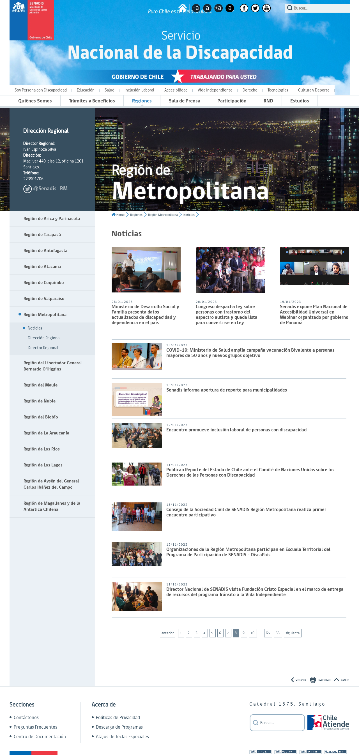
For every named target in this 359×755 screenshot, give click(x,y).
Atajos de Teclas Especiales (122, 736)
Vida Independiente (215, 90)
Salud (109, 90)
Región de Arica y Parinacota (52, 219)
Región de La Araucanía (46, 433)
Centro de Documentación (40, 736)
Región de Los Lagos (43, 465)
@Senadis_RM (50, 189)
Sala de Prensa (184, 100)
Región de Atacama (42, 267)
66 (278, 633)
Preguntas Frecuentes (35, 727)
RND (268, 100)
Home (120, 214)
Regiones (142, 100)
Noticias (35, 328)
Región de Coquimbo (44, 283)
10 (252, 633)
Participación (232, 100)
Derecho (250, 90)
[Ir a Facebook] (244, 8)
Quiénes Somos (35, 100)
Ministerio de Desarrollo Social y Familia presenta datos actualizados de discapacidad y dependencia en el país (145, 315)
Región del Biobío (41, 417)
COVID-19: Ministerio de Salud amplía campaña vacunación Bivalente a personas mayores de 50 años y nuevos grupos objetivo (250, 353)
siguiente (293, 633)
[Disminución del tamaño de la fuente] (196, 8)
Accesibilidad (176, 90)
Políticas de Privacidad (118, 717)
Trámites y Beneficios (92, 100)
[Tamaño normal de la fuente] (207, 8)
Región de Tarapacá (42, 235)
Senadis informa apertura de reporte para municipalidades (226, 390)
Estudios (299, 100)
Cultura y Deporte (314, 90)
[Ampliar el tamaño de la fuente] (218, 8)
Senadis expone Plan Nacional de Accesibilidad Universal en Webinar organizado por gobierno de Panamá (314, 315)
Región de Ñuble (40, 401)
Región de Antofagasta (45, 251)
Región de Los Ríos (42, 449)
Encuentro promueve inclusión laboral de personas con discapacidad (236, 430)
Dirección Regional (44, 338)
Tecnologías (278, 90)
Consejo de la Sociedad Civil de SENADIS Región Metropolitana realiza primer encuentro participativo (246, 512)
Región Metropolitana (45, 315)
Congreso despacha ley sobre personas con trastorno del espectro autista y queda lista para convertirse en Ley (226, 315)
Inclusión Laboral (139, 90)
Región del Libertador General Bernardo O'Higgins (53, 366)
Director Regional (43, 348)
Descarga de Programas (119, 727)
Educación (86, 90)
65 (268, 633)
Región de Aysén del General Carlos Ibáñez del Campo (51, 484)
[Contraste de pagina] (229, 8)
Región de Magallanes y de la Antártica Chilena (52, 506)
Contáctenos (26, 717)
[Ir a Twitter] (255, 8)
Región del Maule (40, 385)
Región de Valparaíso (44, 299)
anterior (168, 633)
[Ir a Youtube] (266, 8)
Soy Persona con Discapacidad (41, 90)
